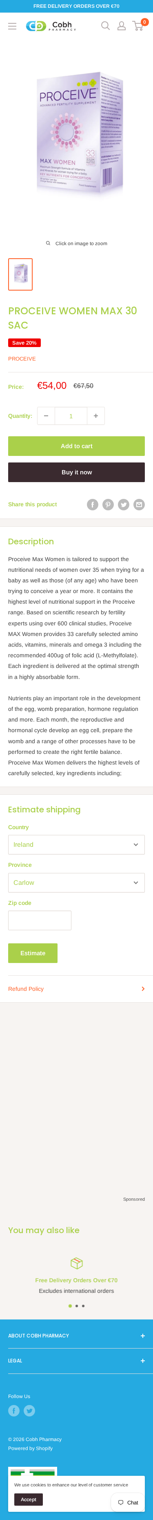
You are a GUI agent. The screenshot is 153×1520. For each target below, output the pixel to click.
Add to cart (77, 445)
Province (20, 864)
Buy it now (77, 472)
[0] (138, 26)
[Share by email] (139, 504)
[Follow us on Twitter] (29, 1410)
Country (18, 827)
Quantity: (20, 416)
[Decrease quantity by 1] (46, 415)
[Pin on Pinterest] (108, 504)
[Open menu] (12, 26)
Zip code (19, 903)
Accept (28, 1499)
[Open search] (105, 25)
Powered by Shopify (30, 1448)
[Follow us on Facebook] (14, 1410)
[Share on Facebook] (92, 504)
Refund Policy (26, 989)
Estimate (32, 952)
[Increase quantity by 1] (95, 415)
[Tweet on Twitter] (123, 504)
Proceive (22, 359)
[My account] (122, 25)
